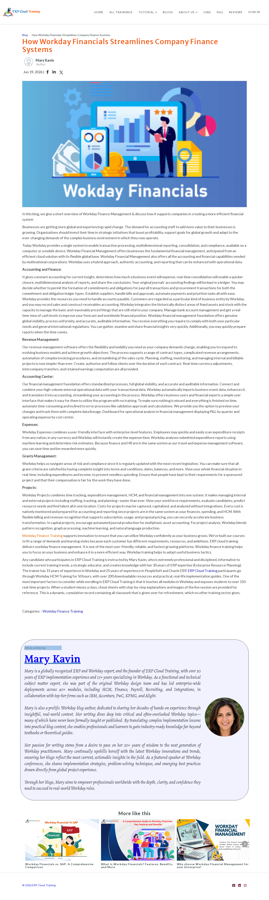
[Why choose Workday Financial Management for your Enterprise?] (214, 839)
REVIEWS (235, 12)
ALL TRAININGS (121, 12)
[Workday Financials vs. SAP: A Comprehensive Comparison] (62, 839)
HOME (98, 12)
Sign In (254, 12)
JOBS (207, 12)
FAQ (220, 12)
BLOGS (168, 12)
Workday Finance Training (63, 611)
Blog (25, 35)
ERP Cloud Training (202, 570)
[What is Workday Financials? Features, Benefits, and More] (138, 839)
